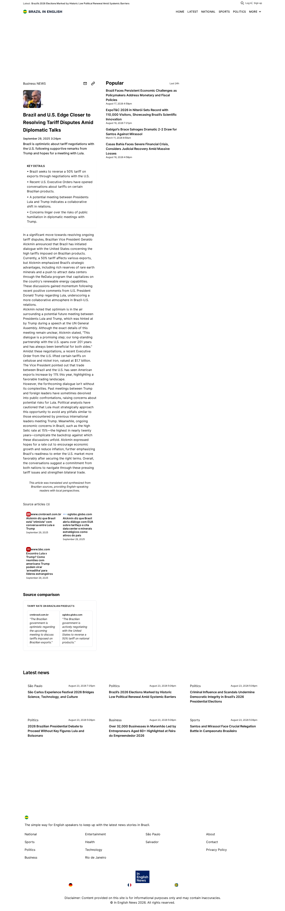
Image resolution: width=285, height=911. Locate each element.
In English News (125, 902)
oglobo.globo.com (33, 104)
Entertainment (95, 834)
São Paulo (35, 686)
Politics (114, 686)
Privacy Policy (216, 850)
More (253, 11)
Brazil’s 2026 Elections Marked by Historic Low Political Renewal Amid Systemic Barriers (80, 3)
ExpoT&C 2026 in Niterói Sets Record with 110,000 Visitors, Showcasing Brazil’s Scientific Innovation (141, 114)
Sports (195, 720)
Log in (248, 3)
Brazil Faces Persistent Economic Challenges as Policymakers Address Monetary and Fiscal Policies (141, 95)
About (210, 834)
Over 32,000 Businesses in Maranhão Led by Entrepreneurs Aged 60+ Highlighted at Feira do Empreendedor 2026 (142, 730)
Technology (93, 850)
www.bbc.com (40, 549)
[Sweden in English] (195, 885)
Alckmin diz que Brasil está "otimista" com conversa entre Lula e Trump (40, 523)
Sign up (258, 3)
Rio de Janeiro (95, 857)
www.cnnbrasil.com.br (46, 514)
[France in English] (148, 885)
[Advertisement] (142, 44)
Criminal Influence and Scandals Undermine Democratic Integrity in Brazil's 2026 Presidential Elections (222, 696)
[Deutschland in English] (95, 885)
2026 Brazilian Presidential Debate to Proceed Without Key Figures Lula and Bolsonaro (56, 730)
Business (115, 720)
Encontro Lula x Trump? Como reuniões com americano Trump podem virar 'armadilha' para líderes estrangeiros (39, 563)
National (31, 834)
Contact (212, 842)
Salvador (152, 842)
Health (90, 842)
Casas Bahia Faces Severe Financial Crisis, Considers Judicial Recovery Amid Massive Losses (138, 148)
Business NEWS (34, 83)
